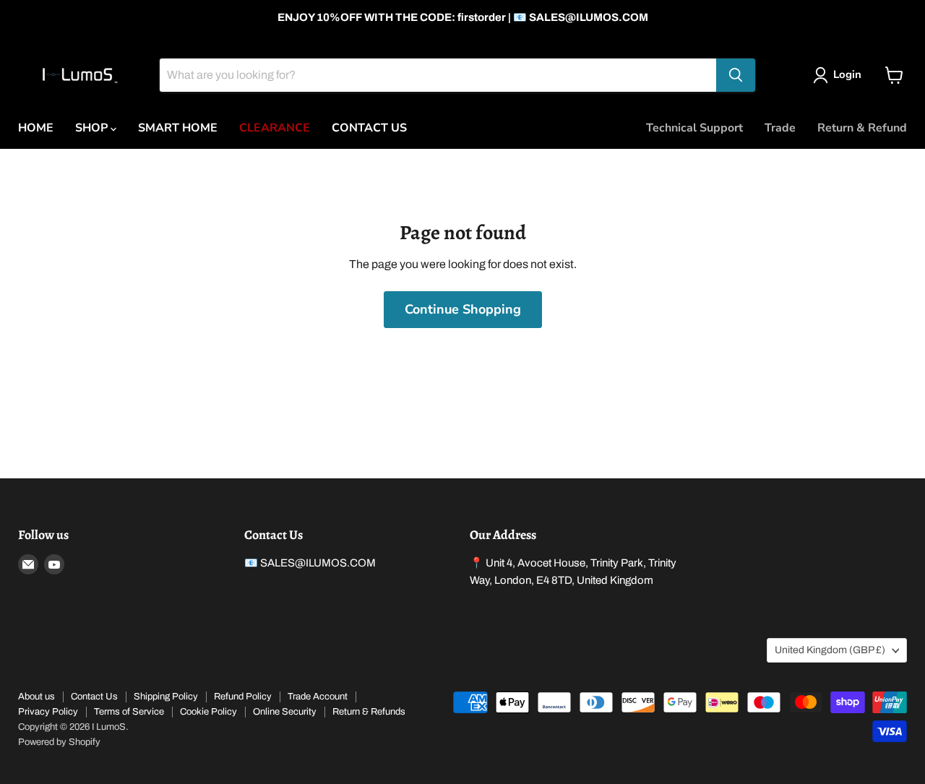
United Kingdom (830, 650)
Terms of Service (129, 712)
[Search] (735, 75)
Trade (780, 128)
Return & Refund (862, 128)
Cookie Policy (208, 712)
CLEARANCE (274, 128)
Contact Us (94, 697)
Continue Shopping (463, 309)
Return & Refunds (368, 712)
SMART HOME (178, 128)
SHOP (93, 128)
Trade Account (318, 697)
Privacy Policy (48, 712)
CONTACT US (369, 128)
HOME (35, 128)
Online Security (285, 712)
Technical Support (694, 128)
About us (36, 697)
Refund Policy (243, 697)
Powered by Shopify (59, 742)
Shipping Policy (166, 697)
